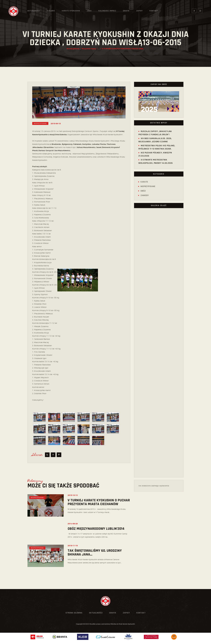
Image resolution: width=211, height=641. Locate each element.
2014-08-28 (73, 524)
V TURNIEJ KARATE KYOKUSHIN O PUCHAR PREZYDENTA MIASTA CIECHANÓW (99, 502)
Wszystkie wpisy (89, 49)
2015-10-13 (73, 495)
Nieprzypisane (40, 123)
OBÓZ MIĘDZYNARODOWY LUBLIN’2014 (96, 529)
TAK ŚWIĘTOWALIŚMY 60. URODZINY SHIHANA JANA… (95, 552)
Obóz (143, 190)
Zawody (145, 195)
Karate (144, 181)
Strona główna (73, 49)
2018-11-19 (73, 546)
